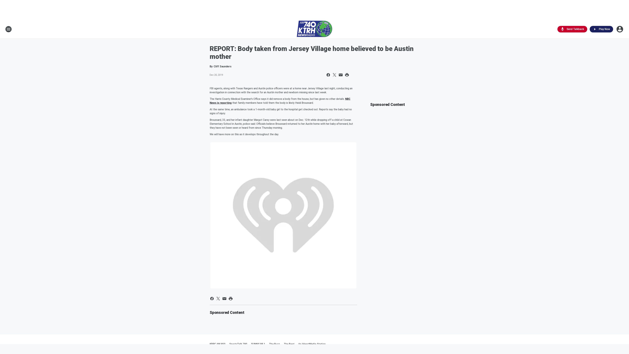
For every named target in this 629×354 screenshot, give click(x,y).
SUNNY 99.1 (258, 344)
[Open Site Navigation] (8, 29)
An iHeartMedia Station (312, 344)
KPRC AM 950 (217, 344)
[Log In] (620, 29)
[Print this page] (347, 75)
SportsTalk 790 (238, 344)
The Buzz (274, 344)
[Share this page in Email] (340, 75)
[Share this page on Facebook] (328, 75)
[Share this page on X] (334, 75)
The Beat (289, 344)
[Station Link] (314, 29)
